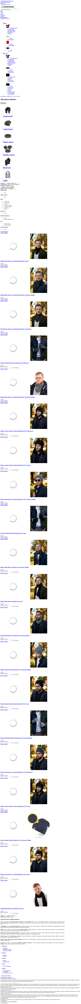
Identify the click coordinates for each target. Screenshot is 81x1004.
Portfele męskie (11, 81)
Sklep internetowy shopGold (6, 977)
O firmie (4, 955)
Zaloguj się (3, 2)
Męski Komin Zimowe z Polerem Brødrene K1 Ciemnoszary (16, 329)
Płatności (5, 960)
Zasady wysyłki (6, 961)
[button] (4, 190)
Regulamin (5, 948)
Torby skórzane (11, 94)
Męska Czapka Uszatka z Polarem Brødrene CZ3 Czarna (15, 465)
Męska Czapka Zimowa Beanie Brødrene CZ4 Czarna (15, 704)
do (11, 189)
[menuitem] (33, 36)
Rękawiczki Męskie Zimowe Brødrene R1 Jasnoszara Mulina (16, 738)
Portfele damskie (11, 45)
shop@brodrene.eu (9, 1)
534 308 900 (3, 1)
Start (1, 10)
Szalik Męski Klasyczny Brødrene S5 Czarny (12, 908)
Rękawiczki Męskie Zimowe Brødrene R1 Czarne (13, 533)
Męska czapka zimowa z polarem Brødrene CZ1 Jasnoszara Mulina (18, 499)
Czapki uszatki (11, 59)
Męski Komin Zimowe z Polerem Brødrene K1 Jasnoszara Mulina (18, 397)
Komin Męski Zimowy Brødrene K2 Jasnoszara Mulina (15, 635)
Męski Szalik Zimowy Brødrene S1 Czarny (12, 601)
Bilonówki (10, 78)
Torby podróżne (11, 92)
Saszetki (9, 90)
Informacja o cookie (7, 950)
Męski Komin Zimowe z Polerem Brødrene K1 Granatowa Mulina (18, 295)
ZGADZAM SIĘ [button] (4, 1002)
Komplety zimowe (12, 31)
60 (12, 185)
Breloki (9, 79)
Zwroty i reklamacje (7, 966)
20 (10, 185)
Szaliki (9, 33)
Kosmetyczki (10, 87)
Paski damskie (11, 39)
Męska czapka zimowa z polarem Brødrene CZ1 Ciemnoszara (17, 772)
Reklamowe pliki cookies (6, 993)
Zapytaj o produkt (4, 265)
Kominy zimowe (11, 30)
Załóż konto (7, 2)
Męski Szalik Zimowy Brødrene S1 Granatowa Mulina (15, 567)
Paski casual (10, 71)
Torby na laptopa (11, 91)
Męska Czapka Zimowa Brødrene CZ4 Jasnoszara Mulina (16, 669)
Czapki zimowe (11, 29)
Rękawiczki (10, 32)
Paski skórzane (11, 72)
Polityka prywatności (7, 949)
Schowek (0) (3, 3)
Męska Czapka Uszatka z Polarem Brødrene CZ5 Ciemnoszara (17, 431)
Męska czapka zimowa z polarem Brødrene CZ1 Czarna (15, 874)
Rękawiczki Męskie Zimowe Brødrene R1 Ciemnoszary (15, 363)
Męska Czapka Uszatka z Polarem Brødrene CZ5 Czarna (15, 806)
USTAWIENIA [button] (4, 1000)
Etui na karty (10, 80)
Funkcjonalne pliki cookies (6, 986)
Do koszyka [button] (16, 367)
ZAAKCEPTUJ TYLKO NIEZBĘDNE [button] (9, 1001)
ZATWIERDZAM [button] (4, 998)
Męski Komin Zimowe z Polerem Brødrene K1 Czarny (15, 261)
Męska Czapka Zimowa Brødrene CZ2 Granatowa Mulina (16, 840)
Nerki (9, 51)
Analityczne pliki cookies (6, 990)
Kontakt (4, 956)
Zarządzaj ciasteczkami (5, 975)
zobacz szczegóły (4, 233)
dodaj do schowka (4, 264)
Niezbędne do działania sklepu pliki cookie (10, 983)
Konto (2, 14)
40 (11, 185)
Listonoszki (10, 88)
